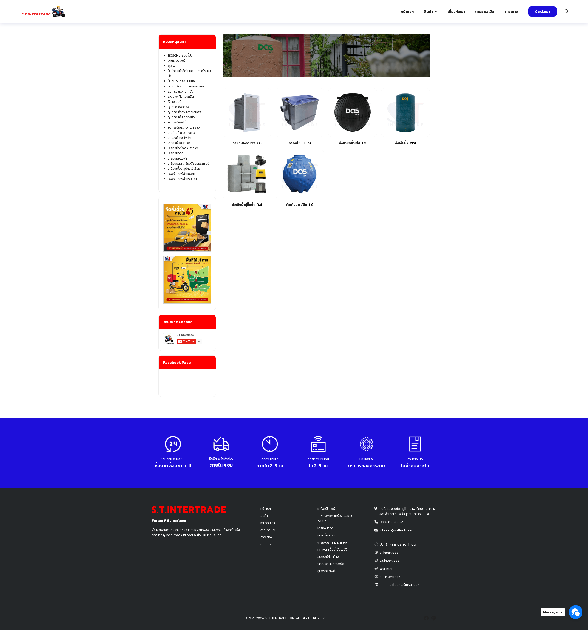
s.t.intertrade (389, 560)
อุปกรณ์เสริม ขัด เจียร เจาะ (185, 127)
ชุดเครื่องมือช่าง (328, 535)
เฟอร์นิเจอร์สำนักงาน (181, 174)
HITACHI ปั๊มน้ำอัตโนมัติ (332, 549)
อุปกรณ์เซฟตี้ (176, 122)
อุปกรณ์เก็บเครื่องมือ (181, 117)
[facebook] (426, 618)
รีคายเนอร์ (174, 101)
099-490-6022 (391, 521)
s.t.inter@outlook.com (396, 530)
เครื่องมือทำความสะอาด (183, 148)
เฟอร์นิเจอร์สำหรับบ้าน (182, 179)
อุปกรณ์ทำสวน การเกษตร (184, 112)
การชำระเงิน (484, 11)
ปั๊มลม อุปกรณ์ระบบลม (230, 37)
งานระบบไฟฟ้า (38, 37)
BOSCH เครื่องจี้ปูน (180, 55)
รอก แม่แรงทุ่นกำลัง (321, 37)
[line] (433, 618)
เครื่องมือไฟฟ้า (177, 158)
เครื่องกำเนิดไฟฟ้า (179, 137)
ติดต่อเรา (542, 11)
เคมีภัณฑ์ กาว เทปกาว (181, 132)
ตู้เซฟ (171, 65)
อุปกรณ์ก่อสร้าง (505, 37)
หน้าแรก (407, 11)
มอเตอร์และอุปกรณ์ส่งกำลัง (186, 86)
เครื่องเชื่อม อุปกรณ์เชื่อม (184, 168)
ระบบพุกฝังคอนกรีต (414, 37)
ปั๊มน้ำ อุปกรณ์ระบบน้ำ (137, 37)
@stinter (386, 568)
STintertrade (389, 552)
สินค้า (428, 11)
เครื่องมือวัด (176, 153)
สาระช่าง (511, 11)
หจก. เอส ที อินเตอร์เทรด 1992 (399, 584)
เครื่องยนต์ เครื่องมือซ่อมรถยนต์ (188, 163)
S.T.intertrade (390, 576)
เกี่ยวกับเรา (456, 11)
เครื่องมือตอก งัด (179, 142)
